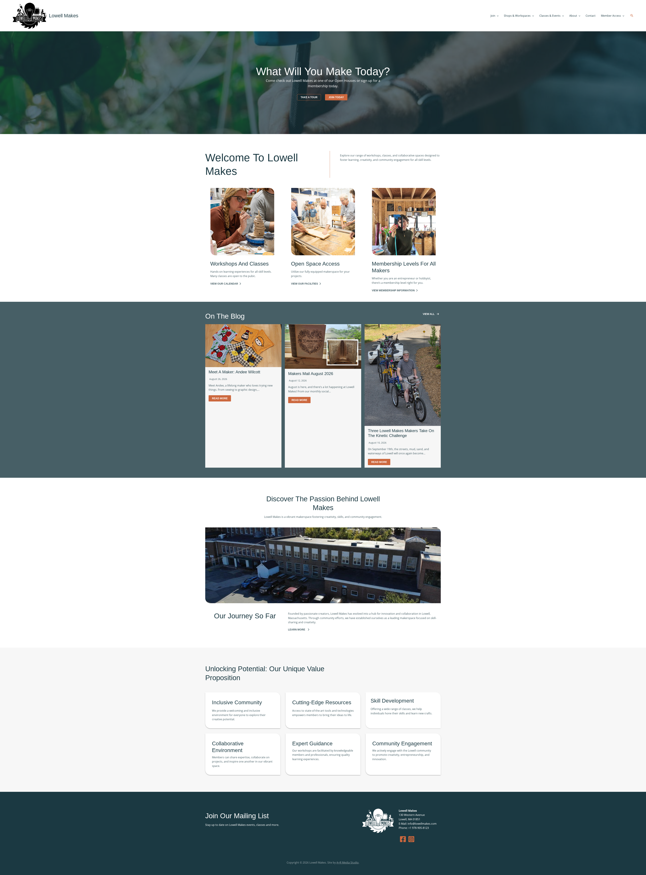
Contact (591, 16)
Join (493, 16)
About (573, 16)
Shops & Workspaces (517, 16)
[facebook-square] (403, 839)
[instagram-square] (411, 839)
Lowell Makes (63, 15)
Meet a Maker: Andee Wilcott (234, 372)
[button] (497, 15)
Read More (220, 398)
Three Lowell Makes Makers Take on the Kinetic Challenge (401, 433)
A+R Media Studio (347, 862)
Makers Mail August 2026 (310, 373)
